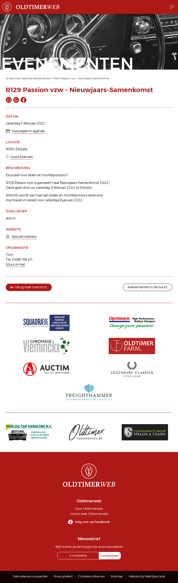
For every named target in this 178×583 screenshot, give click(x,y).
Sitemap (117, 576)
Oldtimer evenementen (36, 78)
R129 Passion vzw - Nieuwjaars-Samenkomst (81, 78)
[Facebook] (23, 100)
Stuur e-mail (15, 264)
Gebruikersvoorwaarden (30, 576)
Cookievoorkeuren (91, 576)
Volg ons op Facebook (92, 522)
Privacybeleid (63, 576)
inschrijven (109, 555)
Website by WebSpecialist (147, 576)
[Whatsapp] (16, 100)
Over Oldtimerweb (89, 508)
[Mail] (9, 100)
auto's (10, 218)
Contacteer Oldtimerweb (89, 514)
